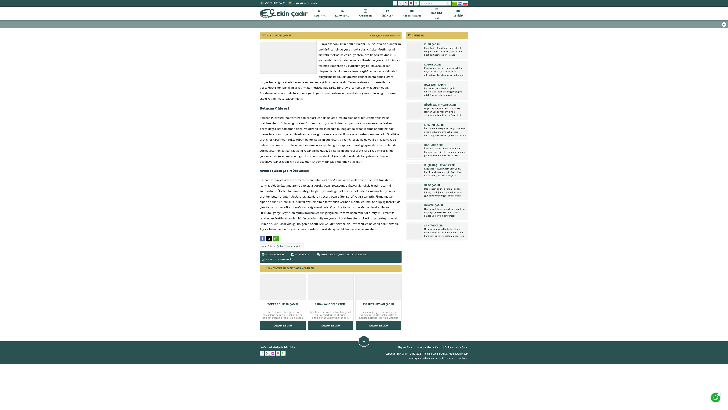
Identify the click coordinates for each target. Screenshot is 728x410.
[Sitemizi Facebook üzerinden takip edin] (395, 3)
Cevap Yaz (692, 382)
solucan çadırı (294, 246)
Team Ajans (461, 358)
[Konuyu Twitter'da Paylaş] (269, 238)
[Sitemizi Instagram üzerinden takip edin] (405, 3)
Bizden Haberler (391, 35)
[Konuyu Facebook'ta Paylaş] (262, 238)
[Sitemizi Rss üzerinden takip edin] (416, 3)
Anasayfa (375, 35)
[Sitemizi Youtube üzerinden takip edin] (411, 3)
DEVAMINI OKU (282, 325)
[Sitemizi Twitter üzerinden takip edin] (400, 3)
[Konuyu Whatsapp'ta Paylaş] (276, 238)
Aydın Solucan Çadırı (272, 246)
